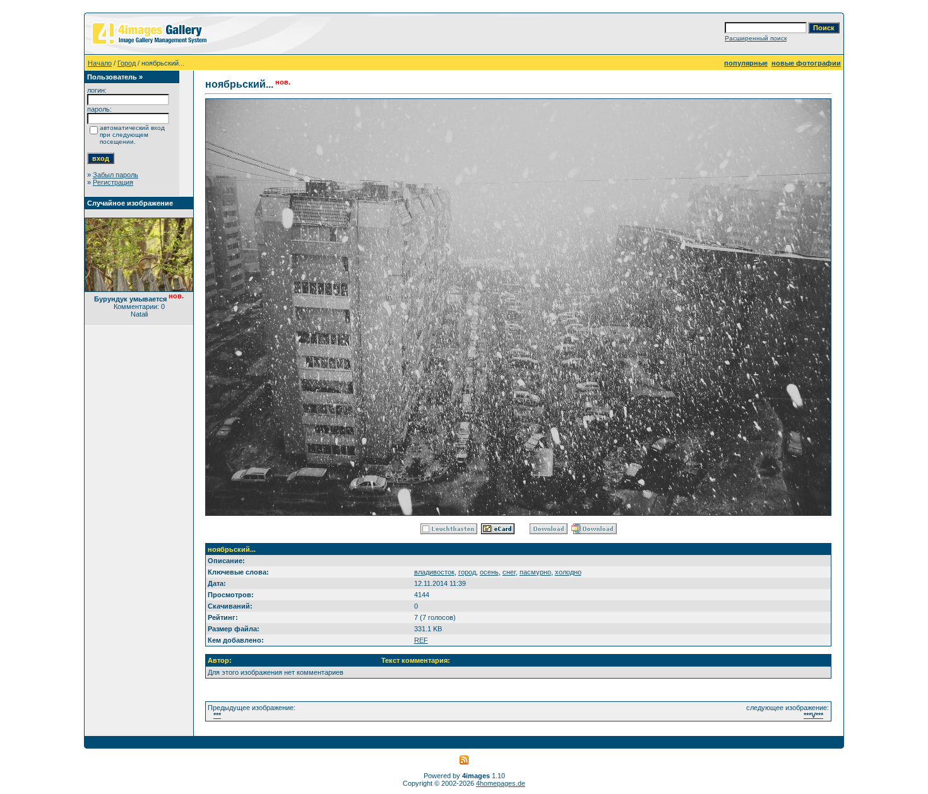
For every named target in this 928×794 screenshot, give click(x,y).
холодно (568, 572)
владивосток (434, 572)
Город (126, 63)
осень (489, 572)
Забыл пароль (115, 174)
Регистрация (113, 182)
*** (217, 715)
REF (421, 640)
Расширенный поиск (756, 38)
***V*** (813, 715)
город (467, 572)
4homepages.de (500, 783)
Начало (100, 63)
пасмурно (535, 572)
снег (509, 572)
